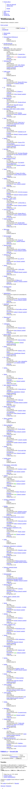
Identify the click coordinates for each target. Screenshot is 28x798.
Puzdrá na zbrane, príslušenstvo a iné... (13, 527)
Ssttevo (15, 523)
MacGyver (16, 724)
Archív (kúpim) (7, 692)
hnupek (15, 620)
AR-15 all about (22, 249)
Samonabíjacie (7, 293)
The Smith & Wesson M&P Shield (15, 163)
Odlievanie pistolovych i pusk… (15, 400)
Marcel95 (16, 105)
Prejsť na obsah (4, 25)
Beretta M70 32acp (22, 82)
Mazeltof (17, 783)
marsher (16, 442)
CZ (4, 87)
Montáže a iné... (7, 556)
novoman (16, 402)
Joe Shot (16, 154)
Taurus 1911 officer (20, 173)
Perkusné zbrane (7, 574)
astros (15, 513)
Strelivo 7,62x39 (20, 668)
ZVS (5, 188)
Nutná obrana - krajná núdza (10, 465)
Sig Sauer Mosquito (22, 153)
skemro (15, 114)
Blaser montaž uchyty (21, 560)
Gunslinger (16, 342)
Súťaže (5, 603)
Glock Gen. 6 (21, 122)
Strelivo (5, 367)
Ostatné (5, 276)
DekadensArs (17, 145)
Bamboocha (17, 123)
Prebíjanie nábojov (8, 395)
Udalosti (6, 475)
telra (15, 609)
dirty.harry (9, 690)
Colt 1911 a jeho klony (9, 209)
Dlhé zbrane (6, 229)
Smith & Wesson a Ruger (10, 158)
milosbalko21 (17, 391)
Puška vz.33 (19, 280)
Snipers (5, 265)
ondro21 (16, 312)
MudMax (16, 580)
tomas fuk (16, 680)
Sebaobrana (6, 708)
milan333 (16, 194)
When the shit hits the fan (10, 738)
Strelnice (6, 613)
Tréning (5, 635)
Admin (15, 57)
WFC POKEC (21, 65)
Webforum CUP (7, 61)
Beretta (5, 78)
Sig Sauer (6, 149)
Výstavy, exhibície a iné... (10, 624)
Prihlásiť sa (4, 751)
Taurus (5, 169)
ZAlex (15, 94)
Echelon (20, 113)
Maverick (16, 642)
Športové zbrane (7, 245)
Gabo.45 (16, 224)
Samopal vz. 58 (7, 254)
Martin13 (16, 134)
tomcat (15, 552)
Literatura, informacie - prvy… (15, 589)
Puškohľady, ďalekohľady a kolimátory (13, 546)
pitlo (15, 471)
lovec (15, 184)
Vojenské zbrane (7, 286)
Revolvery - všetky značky (10, 198)
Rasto (15, 330)
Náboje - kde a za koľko (9, 406)
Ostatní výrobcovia (8, 218)
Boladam (16, 562)
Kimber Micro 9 (22, 213)
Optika (5, 539)
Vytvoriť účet (14, 751)
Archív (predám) (7, 684)
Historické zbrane (8, 584)
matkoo (15, 214)
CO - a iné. (6, 357)
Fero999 (16, 669)
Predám (5, 664)
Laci (15, 362)
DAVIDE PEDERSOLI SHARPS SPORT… (15, 578)
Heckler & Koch (7, 98)
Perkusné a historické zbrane (10, 567)
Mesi (15, 483)
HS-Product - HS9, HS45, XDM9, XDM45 (14, 109)
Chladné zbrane (7, 719)
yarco (15, 494)
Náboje (5, 374)
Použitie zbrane (7, 458)
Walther (5, 178)
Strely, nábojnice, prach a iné (10, 385)
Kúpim (5, 673)
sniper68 (16, 272)
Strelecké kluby (7, 646)
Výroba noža (21, 723)
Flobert (5, 346)
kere (15, 261)
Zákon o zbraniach (8, 425)
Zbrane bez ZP (7, 317)
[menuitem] (11, 4)
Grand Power (7, 127)
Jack (15, 165)
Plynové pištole (7, 334)
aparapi (15, 746)
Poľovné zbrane (7, 236)
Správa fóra (6, 47)
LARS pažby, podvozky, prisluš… (15, 270)
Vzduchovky (7, 323)
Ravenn (16, 300)
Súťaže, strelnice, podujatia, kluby (12, 596)
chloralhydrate (17, 353)
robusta (15, 174)
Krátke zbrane (7, 71)
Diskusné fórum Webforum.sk (11, 37)
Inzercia (5, 658)
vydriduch (16, 66)
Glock (5, 118)
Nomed (15, 250)
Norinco (5, 138)
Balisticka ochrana (22, 511)
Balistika (6, 506)
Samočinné (6, 304)
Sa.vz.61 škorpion (22, 298)
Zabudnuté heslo (14, 756)
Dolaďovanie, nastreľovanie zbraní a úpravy (14, 517)
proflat (4, 783)
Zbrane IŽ (20, 240)
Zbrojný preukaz (7, 435)
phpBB (8, 779)
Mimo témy (6, 728)
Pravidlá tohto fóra (8, 43)
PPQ (19, 182)
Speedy (15, 205)
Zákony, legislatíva (8, 418)
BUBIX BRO (21, 222)
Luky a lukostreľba (22, 361)
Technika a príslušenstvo (9, 499)
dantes (24, 733)
